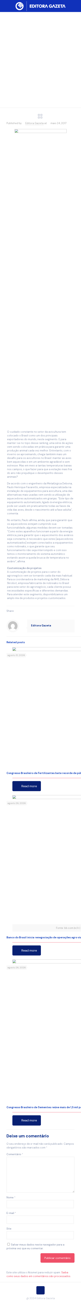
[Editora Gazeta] (40, 6)
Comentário (14, 1154)
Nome (10, 1197)
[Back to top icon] (40, 1290)
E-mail (11, 1213)
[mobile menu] (75, 6)
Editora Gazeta (34, 123)
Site (8, 1228)
